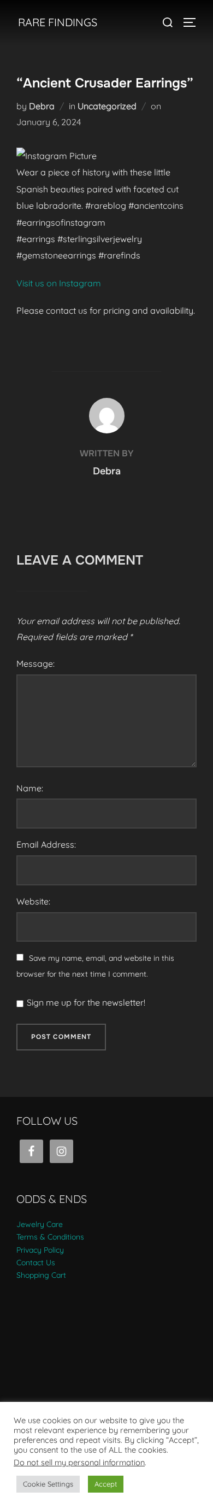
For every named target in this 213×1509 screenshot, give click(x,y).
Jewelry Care (39, 1224)
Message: (35, 663)
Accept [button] (105, 1483)
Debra (42, 106)
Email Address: (46, 844)
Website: (33, 901)
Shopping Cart (41, 1275)
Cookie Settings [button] (48, 1483)
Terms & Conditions (50, 1237)
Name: (29, 788)
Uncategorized (107, 106)
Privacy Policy (40, 1250)
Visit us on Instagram (58, 283)
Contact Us (35, 1262)
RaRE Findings (57, 22)
